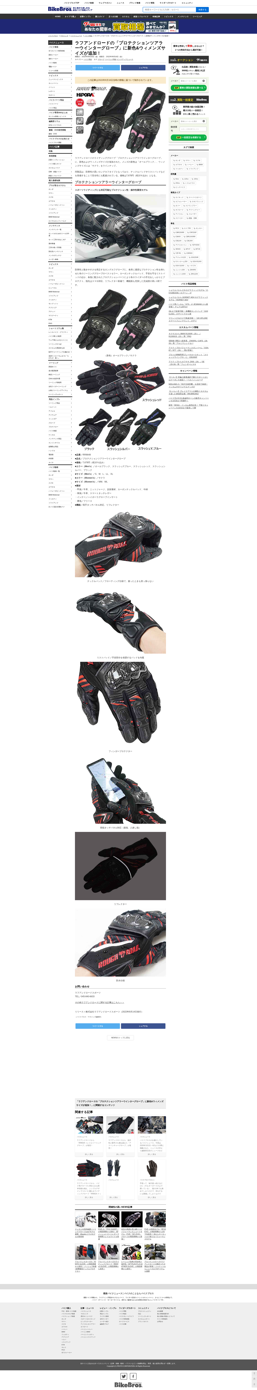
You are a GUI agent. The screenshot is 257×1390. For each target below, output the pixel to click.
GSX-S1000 (179, 266)
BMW (201, 165)
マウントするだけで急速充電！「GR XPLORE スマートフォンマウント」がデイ (188, 319)
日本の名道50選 (54, 379)
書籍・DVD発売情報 (57, 130)
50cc (177, 179)
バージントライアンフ (88, 1337)
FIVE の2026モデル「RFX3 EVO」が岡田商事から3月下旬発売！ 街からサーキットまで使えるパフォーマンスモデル (155, 1234)
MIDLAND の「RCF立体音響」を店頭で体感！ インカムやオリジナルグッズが (188, 385)
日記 (139, 1314)
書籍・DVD (53, 134)
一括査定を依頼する (189, 137)
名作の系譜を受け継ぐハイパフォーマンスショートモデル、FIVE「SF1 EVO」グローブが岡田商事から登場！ (131, 1234)
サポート (52, 95)
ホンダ (51, 189)
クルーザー (193, 214)
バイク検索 (89, 3)
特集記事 (156, 17)
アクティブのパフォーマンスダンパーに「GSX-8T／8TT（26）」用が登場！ (189, 349)
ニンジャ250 (180, 270)
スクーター (179, 218)
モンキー (199, 228)
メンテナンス (183, 17)
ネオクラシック (197, 201)
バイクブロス (53, 36)
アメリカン (179, 214)
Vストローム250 (181, 261)
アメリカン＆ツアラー (88, 1324)
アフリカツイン (181, 245)
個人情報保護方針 (163, 1314)
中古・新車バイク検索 (69, 1311)
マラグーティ (53, 316)
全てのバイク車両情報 (57, 51)
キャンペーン (53, 83)
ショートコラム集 (56, 328)
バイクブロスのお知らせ (59, 139)
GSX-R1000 (197, 261)
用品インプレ (54, 399)
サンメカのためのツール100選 (59, 235)
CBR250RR (179, 232)
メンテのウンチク (55, 255)
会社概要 (160, 1311)
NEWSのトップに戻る (120, 1038)
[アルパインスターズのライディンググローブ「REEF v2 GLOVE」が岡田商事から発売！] (109, 1251)
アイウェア (53, 415)
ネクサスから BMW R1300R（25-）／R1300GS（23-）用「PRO (185, 335)
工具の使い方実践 (55, 247)
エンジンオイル (54, 443)
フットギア (53, 419)
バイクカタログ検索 (68, 1314)
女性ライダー (104, 1319)
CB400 (178, 237)
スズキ (51, 197)
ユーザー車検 (53, 259)
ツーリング (197, 17)
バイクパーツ (53, 104)
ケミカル (52, 435)
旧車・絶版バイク (55, 172)
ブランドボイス (143, 1321)
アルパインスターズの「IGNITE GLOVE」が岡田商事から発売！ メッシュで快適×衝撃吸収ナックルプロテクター (85, 1266)
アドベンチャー (194, 210)
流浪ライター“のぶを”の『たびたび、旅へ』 (59, 357)
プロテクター (53, 427)
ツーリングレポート (56, 394)
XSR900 (189, 253)
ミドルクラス (190, 183)
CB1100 (178, 241)
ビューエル (53, 288)
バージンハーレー (86, 1329)
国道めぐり (53, 367)
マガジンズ (64, 36)
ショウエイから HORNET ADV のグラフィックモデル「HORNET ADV (188, 298)
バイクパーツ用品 (56, 100)
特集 (51, 151)
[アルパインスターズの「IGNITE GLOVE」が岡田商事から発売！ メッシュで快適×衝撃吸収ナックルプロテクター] (85, 1251)
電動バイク (53, 67)
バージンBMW (85, 1332)
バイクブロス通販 (55, 142)
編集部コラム (54, 121)
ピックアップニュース (125, 59)
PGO (50, 323)
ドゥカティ (53, 209)
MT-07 (188, 249)
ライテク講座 (104, 1316)
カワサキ (52, 201)
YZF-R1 (178, 253)
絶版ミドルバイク (141, 17)
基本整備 (52, 244)
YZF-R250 (195, 245)
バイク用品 (88, 36)
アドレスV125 (180, 257)
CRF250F (192, 232)
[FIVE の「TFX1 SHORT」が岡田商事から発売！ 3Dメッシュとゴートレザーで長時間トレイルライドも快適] (109, 1219)
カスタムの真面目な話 (57, 348)
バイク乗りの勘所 (55, 336)
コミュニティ (187, 3)
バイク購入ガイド (55, 164)
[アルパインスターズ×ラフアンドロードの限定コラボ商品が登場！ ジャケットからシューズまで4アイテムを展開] (155, 1251)
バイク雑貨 (53, 431)
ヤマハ (51, 193)
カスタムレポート (144, 1319)
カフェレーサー (181, 201)
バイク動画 (53, 63)
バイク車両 (53, 47)
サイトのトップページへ (254, 1379)
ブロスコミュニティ (144, 1311)
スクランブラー (191, 206)
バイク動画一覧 (54, 471)
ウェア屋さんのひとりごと (58, 340)
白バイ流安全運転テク (57, 507)
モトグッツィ (53, 304)
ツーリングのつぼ (55, 344)
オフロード (179, 210)
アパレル (52, 411)
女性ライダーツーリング (57, 386)
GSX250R (194, 257)
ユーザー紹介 (104, 1321)
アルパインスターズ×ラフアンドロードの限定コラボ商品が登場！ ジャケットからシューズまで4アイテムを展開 (155, 1266)
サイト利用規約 (162, 1319)
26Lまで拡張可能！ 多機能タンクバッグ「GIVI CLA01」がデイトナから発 (188, 312)
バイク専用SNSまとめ (58, 112)
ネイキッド (179, 197)
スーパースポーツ (195, 197)
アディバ (52, 312)
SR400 (178, 249)
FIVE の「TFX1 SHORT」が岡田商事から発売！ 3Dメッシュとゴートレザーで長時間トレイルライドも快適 (108, 1234)
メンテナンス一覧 (55, 229)
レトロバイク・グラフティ (58, 332)
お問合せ (160, 1321)
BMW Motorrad (54, 217)
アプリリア (53, 308)
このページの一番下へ (254, 1385)
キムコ (64, 1347)
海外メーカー (53, 59)
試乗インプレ (85, 17)
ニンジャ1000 (180, 274)
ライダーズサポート (168, 3)
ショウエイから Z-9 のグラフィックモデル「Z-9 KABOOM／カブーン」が (188, 291)
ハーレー (190, 165)
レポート (52, 91)
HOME (58, 17)
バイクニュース (76, 36)
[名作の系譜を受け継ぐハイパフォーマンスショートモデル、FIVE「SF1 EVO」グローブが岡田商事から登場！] (132, 1219)
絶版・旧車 (193, 218)
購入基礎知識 (54, 180)
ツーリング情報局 (55, 382)
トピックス (168, 17)
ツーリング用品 (54, 403)
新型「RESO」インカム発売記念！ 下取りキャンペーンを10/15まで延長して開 (188, 406)
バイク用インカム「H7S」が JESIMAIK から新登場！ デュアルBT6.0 (188, 305)
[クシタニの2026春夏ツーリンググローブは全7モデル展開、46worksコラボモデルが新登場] (85, 1219)
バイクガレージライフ (126, 1316)
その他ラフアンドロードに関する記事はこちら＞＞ (99, 1002)
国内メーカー (53, 55)
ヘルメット (53, 407)
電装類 (51, 455)
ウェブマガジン (105, 3)
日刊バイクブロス (55, 125)
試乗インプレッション (57, 160)
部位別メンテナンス (56, 251)
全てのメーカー (67, 1352)
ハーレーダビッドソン (57, 205)
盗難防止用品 (53, 447)
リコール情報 (53, 71)
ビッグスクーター (86, 1321)
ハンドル (52, 451)
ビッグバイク (180, 187)
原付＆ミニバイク (86, 1316)
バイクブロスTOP (71, 3)
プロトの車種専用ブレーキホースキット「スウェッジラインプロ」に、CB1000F (188, 356)
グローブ (52, 423)
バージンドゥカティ (87, 1334)
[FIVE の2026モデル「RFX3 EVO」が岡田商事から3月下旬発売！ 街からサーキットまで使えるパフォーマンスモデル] (155, 1219)
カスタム (126, 17)
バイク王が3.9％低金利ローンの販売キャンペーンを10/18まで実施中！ (189, 399)
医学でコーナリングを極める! (59, 352)
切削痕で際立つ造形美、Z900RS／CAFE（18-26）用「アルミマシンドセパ (188, 342)
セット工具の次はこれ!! (57, 239)
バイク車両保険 (124, 1319)
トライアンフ (53, 213)
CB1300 (190, 241)
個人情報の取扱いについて (166, 1316)
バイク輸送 (122, 1314)
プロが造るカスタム (57, 185)
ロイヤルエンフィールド (57, 221)
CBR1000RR (190, 237)
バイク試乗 (122, 1324)
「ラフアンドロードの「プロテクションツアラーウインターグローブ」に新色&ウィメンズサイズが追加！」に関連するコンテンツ (120, 1103)
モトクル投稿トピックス (57, 116)
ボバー (177, 206)
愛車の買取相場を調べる (189, 88)
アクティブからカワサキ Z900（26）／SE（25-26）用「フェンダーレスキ (186, 363)
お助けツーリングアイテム (58, 390)
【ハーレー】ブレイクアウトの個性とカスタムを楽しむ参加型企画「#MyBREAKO (188, 392)
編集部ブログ (104, 1324)
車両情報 (52, 156)
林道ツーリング (54, 375)
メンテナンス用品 (55, 439)
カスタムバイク (54, 168)
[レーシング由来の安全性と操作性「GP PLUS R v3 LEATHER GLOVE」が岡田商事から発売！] (132, 1251)
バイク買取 (150, 3)
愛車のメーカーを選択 (189, 81)
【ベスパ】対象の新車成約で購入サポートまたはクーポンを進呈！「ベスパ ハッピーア (188, 378)
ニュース (120, 3)
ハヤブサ (192, 266)
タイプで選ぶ (70, 17)
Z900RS (193, 270)
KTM (50, 320)
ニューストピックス (56, 79)
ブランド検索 (134, 3)
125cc (186, 179)
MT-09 (198, 249)
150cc (196, 179)
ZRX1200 (194, 274)
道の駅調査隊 (53, 371)
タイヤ (51, 462)
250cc (177, 183)
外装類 (51, 458)
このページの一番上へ (254, 1374)
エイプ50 (187, 228)
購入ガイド (100, 17)
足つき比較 (113, 17)
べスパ (64, 1339)
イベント (52, 87)
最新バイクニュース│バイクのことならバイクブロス (128, 1293)
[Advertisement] (120, 1070)
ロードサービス (124, 1321)
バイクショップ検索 (68, 1316)
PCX (177, 228)
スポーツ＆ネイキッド (88, 1319)
